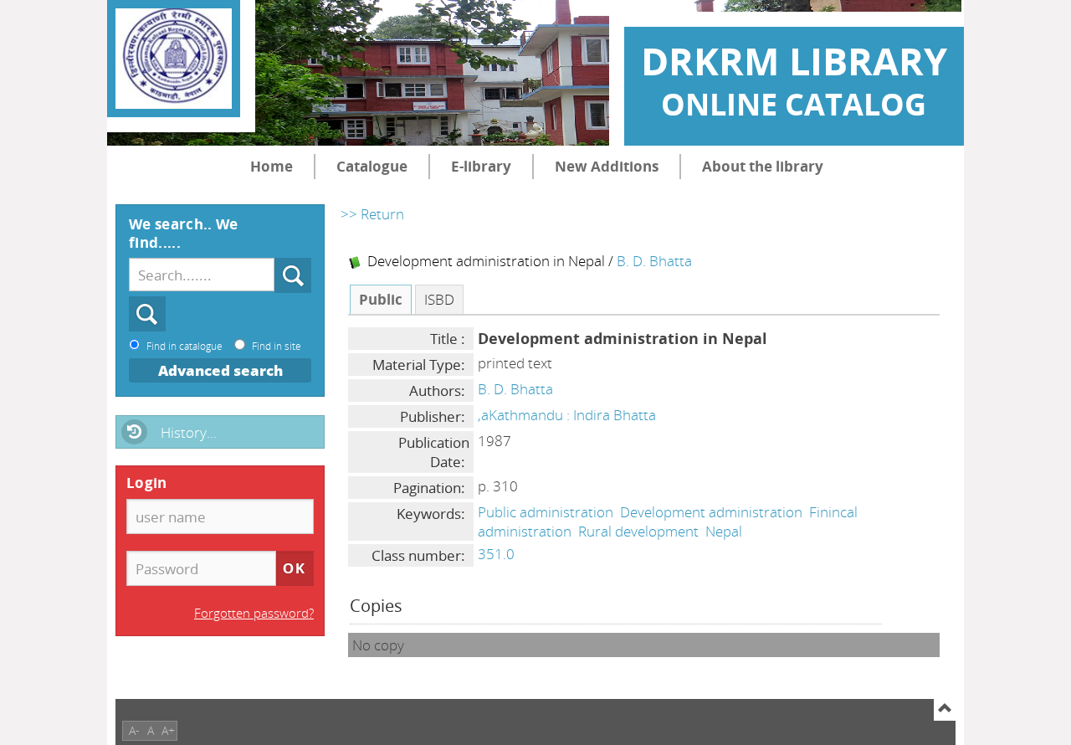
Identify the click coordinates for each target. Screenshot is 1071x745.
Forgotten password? (254, 612)
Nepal (723, 531)
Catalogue (371, 166)
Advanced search (220, 370)
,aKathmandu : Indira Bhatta (567, 414)
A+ (168, 730)
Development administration (711, 512)
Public (380, 299)
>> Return (372, 214)
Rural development (638, 531)
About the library (762, 166)
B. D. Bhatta (654, 260)
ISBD (439, 299)
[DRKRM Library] (173, 58)
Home (271, 166)
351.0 (496, 553)
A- (134, 730)
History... (189, 432)
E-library (481, 166)
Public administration (545, 512)
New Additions (606, 166)
